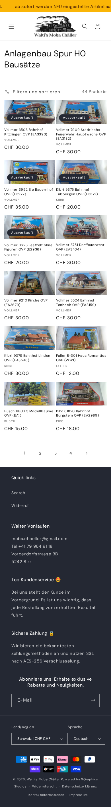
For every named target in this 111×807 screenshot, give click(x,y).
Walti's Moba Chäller (43, 779)
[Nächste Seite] (86, 453)
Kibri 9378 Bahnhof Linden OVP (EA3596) (27, 358)
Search (18, 492)
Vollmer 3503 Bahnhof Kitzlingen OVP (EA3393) (25, 132)
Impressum (78, 795)
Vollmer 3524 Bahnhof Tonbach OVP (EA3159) (76, 302)
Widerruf (20, 505)
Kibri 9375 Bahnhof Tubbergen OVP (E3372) (77, 192)
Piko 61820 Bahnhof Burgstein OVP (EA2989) (77, 413)
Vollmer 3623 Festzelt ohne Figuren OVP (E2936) (28, 247)
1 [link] (25, 453)
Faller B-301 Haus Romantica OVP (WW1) (81, 358)
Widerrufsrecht (44, 786)
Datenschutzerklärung (79, 786)
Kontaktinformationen (46, 795)
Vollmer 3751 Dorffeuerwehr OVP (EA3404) (80, 247)
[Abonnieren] (93, 700)
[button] (11, 26)
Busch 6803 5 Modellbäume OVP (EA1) (28, 413)
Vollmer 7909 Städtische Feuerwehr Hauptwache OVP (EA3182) (81, 134)
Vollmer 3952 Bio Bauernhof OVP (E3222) (28, 192)
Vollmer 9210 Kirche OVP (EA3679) (26, 302)
